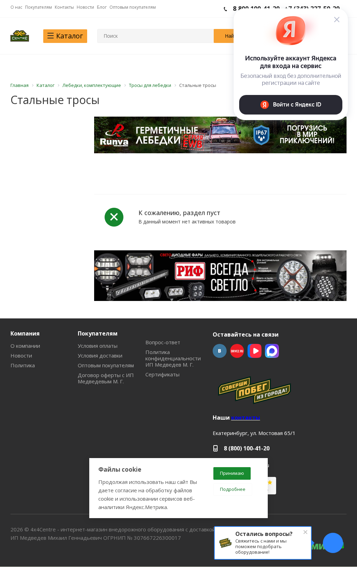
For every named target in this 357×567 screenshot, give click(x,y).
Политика (22, 365)
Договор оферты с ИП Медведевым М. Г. (106, 378)
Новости (21, 355)
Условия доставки (100, 355)
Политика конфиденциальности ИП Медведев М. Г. (173, 358)
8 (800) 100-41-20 (246, 448)
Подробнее (232, 489)
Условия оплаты (97, 345)
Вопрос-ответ (162, 342)
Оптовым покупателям (106, 365)
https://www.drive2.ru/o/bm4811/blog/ (237, 351)
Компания (25, 333)
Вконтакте (220, 351)
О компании (25, 345)
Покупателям (97, 333)
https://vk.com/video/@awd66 (254, 351)
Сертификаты (162, 374)
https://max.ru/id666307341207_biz (272, 351)
